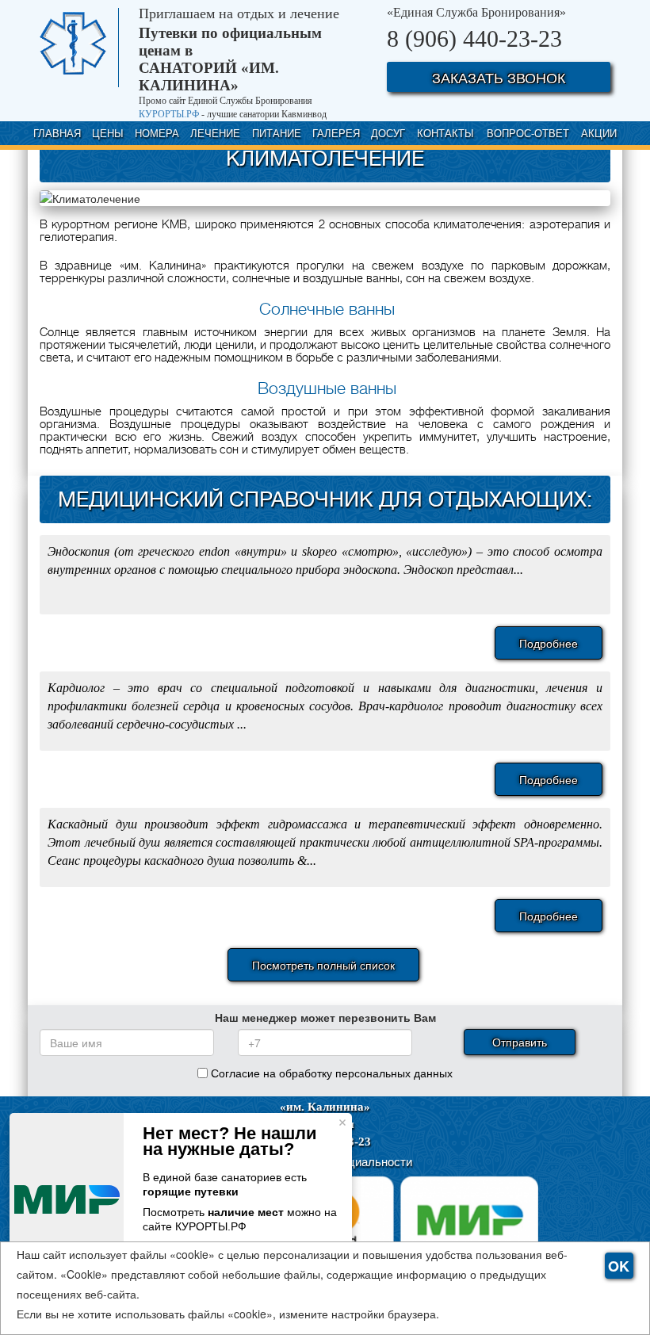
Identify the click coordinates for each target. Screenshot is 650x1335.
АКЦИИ (599, 132)
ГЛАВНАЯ (57, 132)
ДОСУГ (388, 132)
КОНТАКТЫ (445, 132)
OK (618, 1266)
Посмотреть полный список (323, 965)
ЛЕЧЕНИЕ (215, 132)
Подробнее (548, 643)
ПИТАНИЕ (276, 132)
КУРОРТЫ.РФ (169, 114)
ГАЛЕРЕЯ (336, 132)
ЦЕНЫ (108, 132)
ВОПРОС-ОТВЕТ (528, 132)
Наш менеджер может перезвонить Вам (325, 1017)
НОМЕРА (157, 132)
